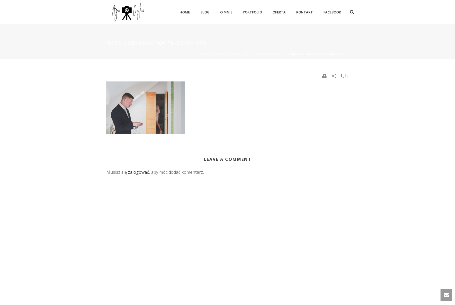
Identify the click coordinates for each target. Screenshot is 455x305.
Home (185, 12)
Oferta (279, 12)
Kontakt (304, 12)
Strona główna (212, 54)
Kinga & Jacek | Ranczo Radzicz (259, 54)
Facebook (332, 12)
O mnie (226, 12)
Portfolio (252, 12)
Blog (205, 12)
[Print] (324, 75)
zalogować (138, 172)
